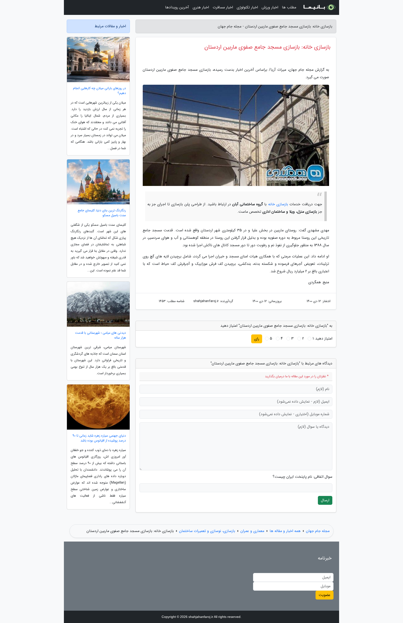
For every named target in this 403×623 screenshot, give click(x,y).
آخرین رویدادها (177, 7)
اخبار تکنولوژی (247, 7)
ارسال (325, 500)
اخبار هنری (201, 7)
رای (256, 339)
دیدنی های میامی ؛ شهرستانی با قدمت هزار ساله (100, 335)
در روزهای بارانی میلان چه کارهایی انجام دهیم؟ (99, 91)
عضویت (324, 595)
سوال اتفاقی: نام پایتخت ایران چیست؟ (302, 477)
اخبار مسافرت (223, 7)
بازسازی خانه (278, 204)
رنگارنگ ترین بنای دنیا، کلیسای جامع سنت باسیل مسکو (102, 213)
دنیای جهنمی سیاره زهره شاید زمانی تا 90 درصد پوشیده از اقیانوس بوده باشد (99, 438)
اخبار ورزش (270, 7)
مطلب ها (289, 7)
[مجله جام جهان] (319, 7)
